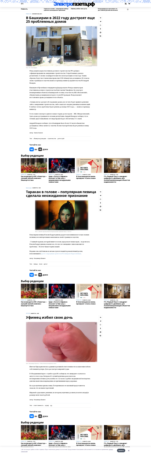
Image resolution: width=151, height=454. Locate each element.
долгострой (60, 138)
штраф (47, 405)
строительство (51, 138)
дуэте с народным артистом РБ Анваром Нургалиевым (61, 254)
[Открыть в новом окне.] (33, 149)
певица (36, 264)
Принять (121, 450)
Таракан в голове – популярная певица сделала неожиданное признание (56, 9)
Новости (28, 14)
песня (40, 264)
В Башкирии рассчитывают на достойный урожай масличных (108, 9)
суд (51, 405)
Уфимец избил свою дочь (79, 8)
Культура (29, 188)
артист (45, 264)
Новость (24, 9)
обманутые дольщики (40, 138)
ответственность (39, 405)
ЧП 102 (28, 313)
